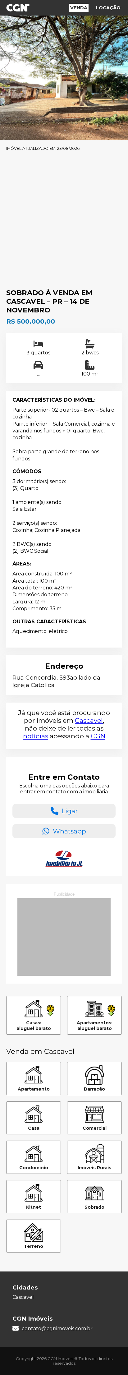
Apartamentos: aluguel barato (94, 1025)
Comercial (95, 1128)
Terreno (33, 1246)
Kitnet (33, 1207)
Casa (33, 1128)
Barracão (94, 1089)
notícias (35, 736)
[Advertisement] (64, 221)
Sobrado (94, 1207)
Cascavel (89, 720)
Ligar (70, 811)
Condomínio (33, 1167)
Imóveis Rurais (94, 1167)
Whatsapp (69, 831)
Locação (108, 8)
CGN (98, 736)
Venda (78, 8)
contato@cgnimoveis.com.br (57, 1328)
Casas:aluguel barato (33, 1025)
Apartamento (34, 1089)
